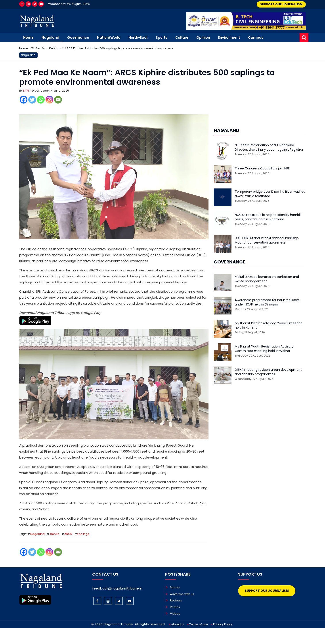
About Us (177, 624)
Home (28, 37)
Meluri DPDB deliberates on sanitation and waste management (267, 279)
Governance (78, 37)
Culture (181, 37)
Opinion (203, 37)
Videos (175, 613)
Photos (175, 607)
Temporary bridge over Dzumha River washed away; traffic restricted (270, 194)
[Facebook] (22, 4)
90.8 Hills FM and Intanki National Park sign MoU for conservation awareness (267, 240)
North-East (138, 37)
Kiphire (54, 534)
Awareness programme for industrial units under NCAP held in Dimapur (267, 302)
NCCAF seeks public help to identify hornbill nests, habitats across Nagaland (268, 217)
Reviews (176, 600)
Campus (255, 37)
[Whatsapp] (41, 100)
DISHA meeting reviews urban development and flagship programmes (268, 372)
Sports (161, 37)
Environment (229, 37)
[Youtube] (41, 4)
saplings (83, 534)
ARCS (68, 534)
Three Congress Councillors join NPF (262, 168)
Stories (175, 587)
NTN (26, 90)
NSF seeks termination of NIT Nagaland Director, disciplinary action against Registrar (269, 147)
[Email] (58, 100)
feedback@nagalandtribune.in (117, 588)
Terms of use (198, 624)
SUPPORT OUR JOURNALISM (281, 4)
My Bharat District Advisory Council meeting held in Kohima (268, 325)
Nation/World (108, 37)
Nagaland (50, 37)
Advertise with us (182, 594)
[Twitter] (34, 4)
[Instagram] (28, 4)
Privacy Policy (223, 624)
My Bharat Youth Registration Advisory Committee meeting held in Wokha (264, 348)
